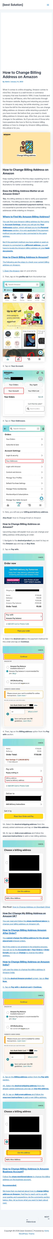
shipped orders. (19, 941)
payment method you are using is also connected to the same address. (25, 233)
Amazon (16, 271)
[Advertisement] (26, 42)
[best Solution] (12, 4)
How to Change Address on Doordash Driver (31, 907)
